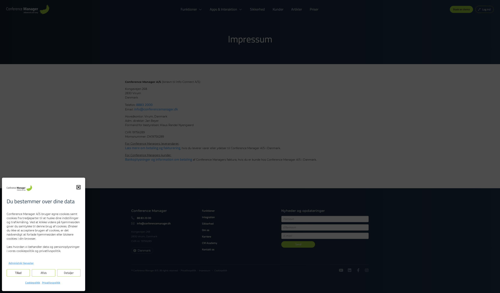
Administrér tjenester (21, 263)
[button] (78, 187)
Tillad (18, 273)
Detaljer (69, 273)
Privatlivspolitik (51, 282)
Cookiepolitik (32, 282)
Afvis (44, 273)
